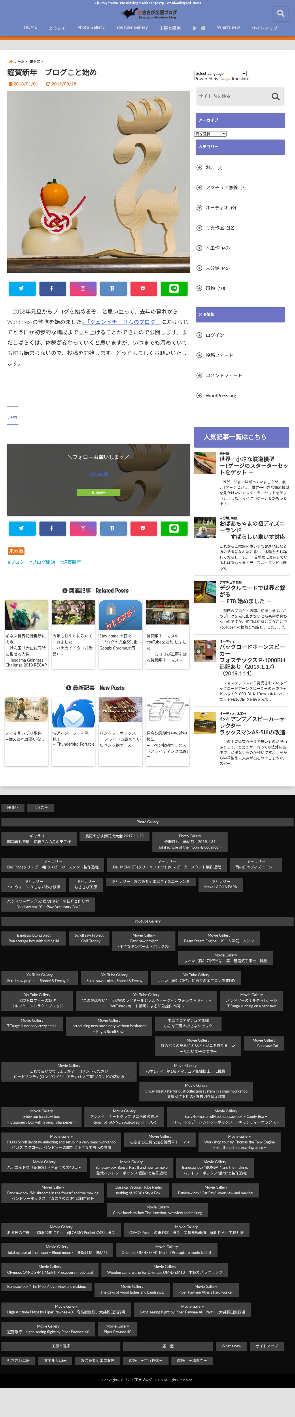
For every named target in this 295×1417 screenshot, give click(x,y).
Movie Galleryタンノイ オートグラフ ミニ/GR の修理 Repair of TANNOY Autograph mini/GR (124, 1116)
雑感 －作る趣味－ (146, 1361)
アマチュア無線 (222, 188)
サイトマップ (264, 28)
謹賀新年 (72, 562)
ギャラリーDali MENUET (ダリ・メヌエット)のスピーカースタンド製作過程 (167, 865)
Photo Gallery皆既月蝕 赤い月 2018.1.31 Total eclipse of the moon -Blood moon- (190, 841)
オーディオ (217, 208)
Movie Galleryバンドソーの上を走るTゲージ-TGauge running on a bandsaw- (251, 1000)
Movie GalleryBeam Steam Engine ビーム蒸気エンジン (219, 938)
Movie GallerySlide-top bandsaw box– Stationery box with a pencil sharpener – (41, 1116)
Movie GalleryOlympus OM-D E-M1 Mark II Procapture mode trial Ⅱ (167, 1250)
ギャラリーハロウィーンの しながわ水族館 (33, 884)
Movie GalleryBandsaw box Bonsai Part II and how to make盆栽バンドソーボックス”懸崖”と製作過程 (131, 1167)
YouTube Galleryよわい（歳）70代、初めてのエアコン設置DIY (196, 978)
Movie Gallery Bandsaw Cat (264, 1043)
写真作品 (215, 228)
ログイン (215, 335)
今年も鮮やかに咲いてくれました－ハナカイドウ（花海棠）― (72, 645)
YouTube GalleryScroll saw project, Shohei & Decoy (114, 978)
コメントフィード (224, 375)
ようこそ (57, 28)
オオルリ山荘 (55, 1361)
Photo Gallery (91, 27)
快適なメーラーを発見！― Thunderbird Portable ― (73, 741)
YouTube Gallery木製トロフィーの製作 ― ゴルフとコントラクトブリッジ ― (37, 1000)
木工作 (213, 248)
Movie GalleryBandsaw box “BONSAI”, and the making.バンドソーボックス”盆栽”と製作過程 (215, 1167)
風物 (210, 288)
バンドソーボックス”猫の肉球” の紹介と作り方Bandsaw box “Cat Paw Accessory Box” (48, 904)
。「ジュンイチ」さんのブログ (121, 322)
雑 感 (198, 28)
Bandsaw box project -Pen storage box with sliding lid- (33, 938)
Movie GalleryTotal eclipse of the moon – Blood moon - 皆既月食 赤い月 (57, 1250)
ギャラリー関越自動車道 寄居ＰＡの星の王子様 (39, 839)
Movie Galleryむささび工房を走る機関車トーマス (160, 1139)
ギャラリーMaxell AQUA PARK (220, 884)
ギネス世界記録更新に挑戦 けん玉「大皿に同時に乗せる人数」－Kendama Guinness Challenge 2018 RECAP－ (26, 653)
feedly (100, 492)
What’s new (228, 27)
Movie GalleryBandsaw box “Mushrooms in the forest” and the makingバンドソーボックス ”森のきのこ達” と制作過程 (53, 1193)
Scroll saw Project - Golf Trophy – (89, 938)
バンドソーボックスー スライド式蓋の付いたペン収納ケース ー (120, 740)
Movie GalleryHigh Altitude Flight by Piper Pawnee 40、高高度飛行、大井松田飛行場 (66, 1309)
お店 (210, 167)
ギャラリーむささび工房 (86, 884)
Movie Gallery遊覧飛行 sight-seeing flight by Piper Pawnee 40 (48, 1329)
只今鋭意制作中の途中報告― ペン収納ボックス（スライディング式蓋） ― (168, 745)
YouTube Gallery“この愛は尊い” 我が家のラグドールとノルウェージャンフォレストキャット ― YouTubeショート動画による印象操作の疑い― (146, 1000)
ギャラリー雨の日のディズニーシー (255, 865)
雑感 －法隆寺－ (192, 1361)
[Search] (275, 96)
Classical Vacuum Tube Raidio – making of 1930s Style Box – (138, 1190)
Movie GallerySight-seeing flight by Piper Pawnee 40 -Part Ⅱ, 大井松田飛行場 (192, 1309)
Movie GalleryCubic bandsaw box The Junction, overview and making (157, 1210)
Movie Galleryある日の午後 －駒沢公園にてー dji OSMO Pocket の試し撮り (61, 1230)
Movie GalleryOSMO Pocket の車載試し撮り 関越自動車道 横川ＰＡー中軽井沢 (186, 1230)
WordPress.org (221, 396)
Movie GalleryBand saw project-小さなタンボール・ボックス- (144, 941)
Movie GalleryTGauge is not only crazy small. (32, 1023)
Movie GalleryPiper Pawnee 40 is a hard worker (205, 1289)
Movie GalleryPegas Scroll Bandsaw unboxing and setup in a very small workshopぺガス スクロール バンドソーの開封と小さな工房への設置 (61, 1142)
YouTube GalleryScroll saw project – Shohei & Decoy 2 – (39, 978)
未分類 (16, 551)
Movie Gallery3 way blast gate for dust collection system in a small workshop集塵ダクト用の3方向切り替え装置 (196, 1091)
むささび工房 (18, 1361)
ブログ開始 (43, 562)
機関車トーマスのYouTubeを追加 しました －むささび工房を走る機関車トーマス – (167, 648)
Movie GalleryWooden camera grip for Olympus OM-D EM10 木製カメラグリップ (164, 1270)
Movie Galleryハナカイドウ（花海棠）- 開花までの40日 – (44, 1165)
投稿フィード (219, 355)
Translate (240, 79)
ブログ (17, 562)
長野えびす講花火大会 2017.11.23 (114, 836)
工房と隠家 (170, 28)
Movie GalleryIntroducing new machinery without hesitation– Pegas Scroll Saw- (108, 1026)
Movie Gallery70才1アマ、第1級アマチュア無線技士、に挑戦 (185, 1069)
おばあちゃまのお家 (98, 1361)
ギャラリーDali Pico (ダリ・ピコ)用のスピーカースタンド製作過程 (53, 865)
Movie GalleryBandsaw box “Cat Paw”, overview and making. (216, 1190)
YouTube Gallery (132, 27)
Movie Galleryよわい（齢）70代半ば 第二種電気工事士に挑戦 (225, 958)
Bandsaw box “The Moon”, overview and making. (46, 1287)
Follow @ (98, 473)
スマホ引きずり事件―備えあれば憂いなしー (25, 740)
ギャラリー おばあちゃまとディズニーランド (150, 882)
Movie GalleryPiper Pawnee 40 (118, 1329)
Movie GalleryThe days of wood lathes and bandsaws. (132, 1289)
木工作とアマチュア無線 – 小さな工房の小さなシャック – (188, 1023)
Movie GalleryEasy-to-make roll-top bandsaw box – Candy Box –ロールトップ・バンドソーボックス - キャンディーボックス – (226, 1116)
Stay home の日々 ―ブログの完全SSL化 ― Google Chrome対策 (120, 642)
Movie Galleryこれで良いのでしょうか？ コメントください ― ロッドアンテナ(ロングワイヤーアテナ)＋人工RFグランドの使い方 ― (69, 1071)
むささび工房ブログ (136, 1380)
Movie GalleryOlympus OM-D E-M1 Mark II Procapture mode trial (50, 1270)
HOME (30, 27)
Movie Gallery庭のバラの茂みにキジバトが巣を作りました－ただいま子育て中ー (198, 1046)
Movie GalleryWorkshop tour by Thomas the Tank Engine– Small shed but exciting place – (239, 1142)
